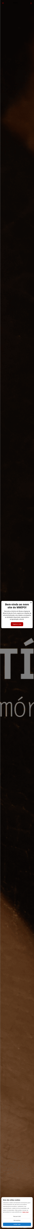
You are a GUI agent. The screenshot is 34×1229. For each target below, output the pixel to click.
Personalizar (17, 1220)
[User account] (31, 3)
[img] (17, 3)
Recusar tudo (17, 1216)
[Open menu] (3, 3)
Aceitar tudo (17, 1224)
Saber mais (25, 1212)
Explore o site (17, 624)
